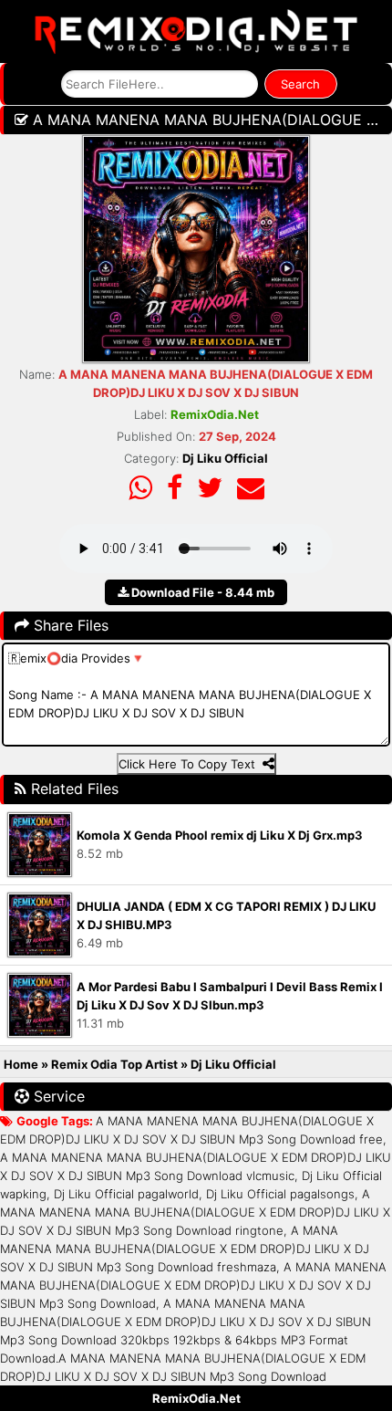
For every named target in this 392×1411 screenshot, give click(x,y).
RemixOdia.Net (196, 1398)
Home (21, 1064)
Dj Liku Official (225, 458)
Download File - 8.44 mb (201, 592)
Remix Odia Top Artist (116, 1064)
